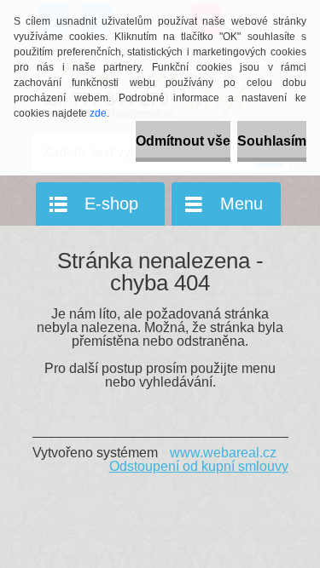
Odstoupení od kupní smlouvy (198, 466)
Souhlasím (271, 141)
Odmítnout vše (183, 141)
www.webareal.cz (223, 452)
